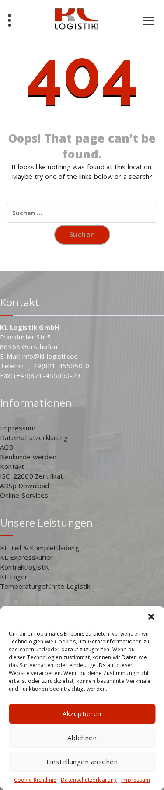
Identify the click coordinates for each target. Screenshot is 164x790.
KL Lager (14, 576)
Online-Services (24, 495)
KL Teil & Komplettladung (39, 547)
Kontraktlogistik (24, 567)
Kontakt (12, 466)
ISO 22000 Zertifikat (31, 476)
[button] (151, 616)
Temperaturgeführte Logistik (45, 586)
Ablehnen (82, 737)
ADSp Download (24, 485)
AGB (7, 447)
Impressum (135, 779)
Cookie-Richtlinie (35, 779)
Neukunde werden (28, 456)
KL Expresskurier (26, 557)
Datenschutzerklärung (89, 779)
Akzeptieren (82, 713)
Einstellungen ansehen (82, 761)
